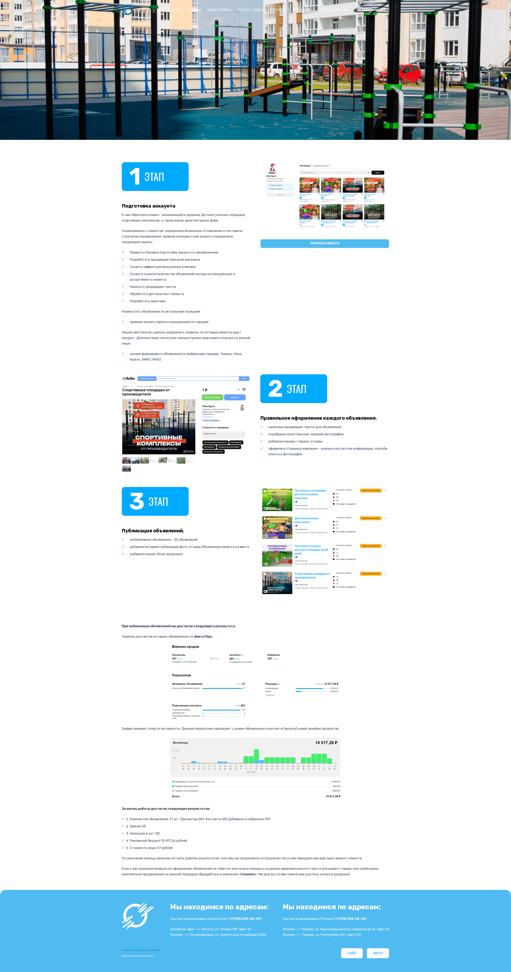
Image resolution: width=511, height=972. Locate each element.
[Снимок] (186, 423)
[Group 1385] (142, 10)
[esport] (324, 194)
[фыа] (324, 541)
